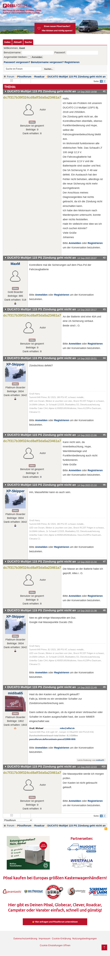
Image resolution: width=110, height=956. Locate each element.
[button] (105, 5)
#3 (104, 309)
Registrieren (71, 62)
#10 (104, 766)
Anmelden (75, 243)
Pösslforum (24, 76)
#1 (104, 91)
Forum (10, 76)
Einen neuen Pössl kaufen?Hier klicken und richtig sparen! (57, 28)
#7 (104, 561)
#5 (104, 435)
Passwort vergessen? (17, 62)
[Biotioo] (28, 852)
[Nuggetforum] (81, 847)
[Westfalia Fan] (82, 860)
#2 (104, 257)
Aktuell (18, 42)
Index (7, 42)
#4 (104, 358)
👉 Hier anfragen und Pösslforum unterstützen (55, 921)
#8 (104, 610)
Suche (28, 42)
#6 (104, 484)
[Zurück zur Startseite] (17, 5)
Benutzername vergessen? (47, 62)
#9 (104, 687)
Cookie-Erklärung (61, 938)
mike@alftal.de (67, 728)
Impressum (44, 938)
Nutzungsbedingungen (84, 938)
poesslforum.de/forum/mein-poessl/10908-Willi (52, 739)
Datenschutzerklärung (25, 938)
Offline (32, 122)
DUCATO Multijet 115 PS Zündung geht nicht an (76, 76)
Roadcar (39, 76)
